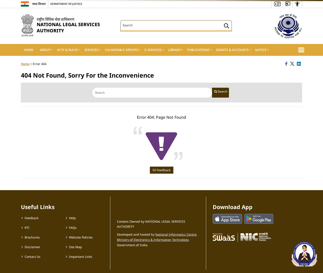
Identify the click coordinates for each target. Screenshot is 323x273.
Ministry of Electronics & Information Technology (153, 240)
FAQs (72, 228)
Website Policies (81, 237)
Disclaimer (32, 247)
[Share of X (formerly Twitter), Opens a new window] (293, 64)
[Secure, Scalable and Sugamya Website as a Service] (224, 237)
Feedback (163, 170)
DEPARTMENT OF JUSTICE (66, 3)
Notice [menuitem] (261, 50)
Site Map (75, 247)
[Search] (226, 26)
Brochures (32, 237)
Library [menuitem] (174, 50)
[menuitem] (277, 4)
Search (222, 91)
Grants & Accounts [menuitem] (232, 50)
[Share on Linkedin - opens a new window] (299, 64)
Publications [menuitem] (198, 50)
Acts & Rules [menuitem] (67, 50)
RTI (27, 228)
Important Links (80, 257)
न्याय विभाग (39, 4)
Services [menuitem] (91, 50)
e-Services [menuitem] (153, 50)
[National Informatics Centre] (255, 237)
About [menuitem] (45, 50)
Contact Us (32, 257)
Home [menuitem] (28, 50)
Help (72, 218)
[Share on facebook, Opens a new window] (287, 64)
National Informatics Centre (175, 234)
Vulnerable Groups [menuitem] (121, 50)
